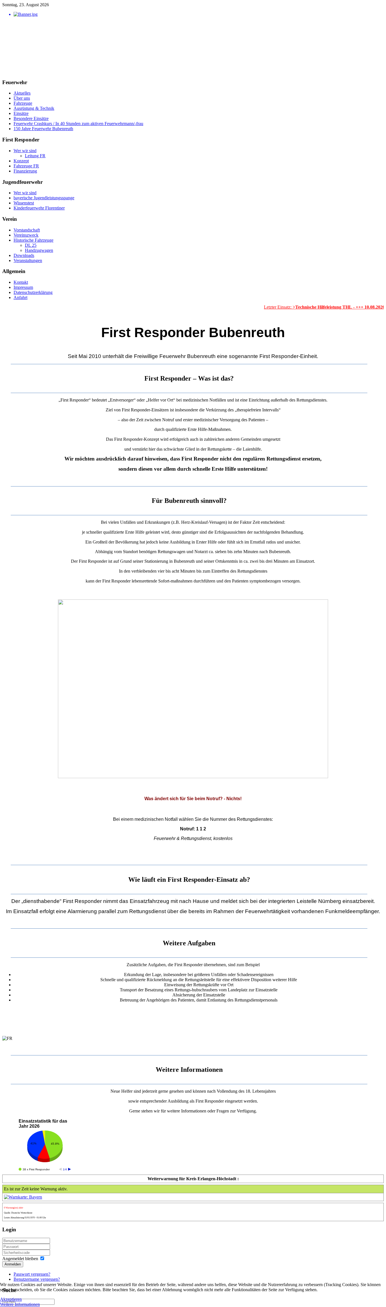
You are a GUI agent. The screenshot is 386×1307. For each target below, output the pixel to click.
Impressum (23, 287)
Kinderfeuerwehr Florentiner (39, 208)
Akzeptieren (11, 1299)
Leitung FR (35, 155)
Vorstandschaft (27, 230)
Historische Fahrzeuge (33, 240)
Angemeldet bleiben (20, 1258)
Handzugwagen (39, 250)
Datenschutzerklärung (33, 292)
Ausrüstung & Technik (34, 108)
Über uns (22, 98)
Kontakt (21, 282)
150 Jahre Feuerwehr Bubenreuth (43, 128)
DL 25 (30, 245)
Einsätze (21, 113)
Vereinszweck (26, 235)
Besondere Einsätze (31, 118)
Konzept (21, 160)
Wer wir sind (25, 150)
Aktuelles (22, 93)
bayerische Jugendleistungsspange (44, 197)
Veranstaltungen (28, 260)
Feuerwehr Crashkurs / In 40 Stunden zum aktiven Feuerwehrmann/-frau (78, 123)
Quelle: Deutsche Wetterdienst (18, 1213)
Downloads (24, 255)
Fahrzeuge (23, 103)
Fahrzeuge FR (26, 165)
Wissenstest (24, 202)
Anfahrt (20, 297)
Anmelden (13, 1264)
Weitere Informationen (20, 1304)
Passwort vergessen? (32, 1274)
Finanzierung (25, 171)
